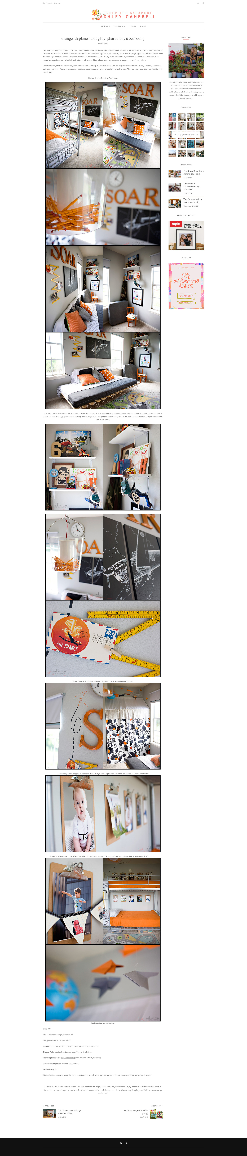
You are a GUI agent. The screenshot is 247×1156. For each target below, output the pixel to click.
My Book (105, 26)
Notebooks (119, 26)
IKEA (49, 1029)
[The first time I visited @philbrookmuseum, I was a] (191, 135)
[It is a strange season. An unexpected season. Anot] (191, 153)
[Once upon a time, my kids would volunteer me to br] (200, 126)
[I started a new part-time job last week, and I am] (191, 144)
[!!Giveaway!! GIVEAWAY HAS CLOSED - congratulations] (200, 117)
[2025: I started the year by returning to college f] (172, 117)
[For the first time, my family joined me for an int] (182, 153)
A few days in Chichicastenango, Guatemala (191, 187)
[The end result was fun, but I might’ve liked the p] (172, 144)
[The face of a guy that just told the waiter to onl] (200, 144)
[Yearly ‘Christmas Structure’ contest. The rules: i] (182, 117)
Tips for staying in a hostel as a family (192, 200)
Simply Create (74, 1063)
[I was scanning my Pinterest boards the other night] (172, 126)
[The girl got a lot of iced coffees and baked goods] (200, 153)
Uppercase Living (68, 1058)
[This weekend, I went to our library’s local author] (182, 126)
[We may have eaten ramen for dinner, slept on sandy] (172, 153)
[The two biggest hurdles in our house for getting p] (182, 144)
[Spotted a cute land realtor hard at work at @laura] (191, 126)
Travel (133, 26)
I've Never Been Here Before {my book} (193, 172)
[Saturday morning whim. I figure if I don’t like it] (182, 135)
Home (143, 26)
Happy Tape (76, 1052)
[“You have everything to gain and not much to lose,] (191, 117)
